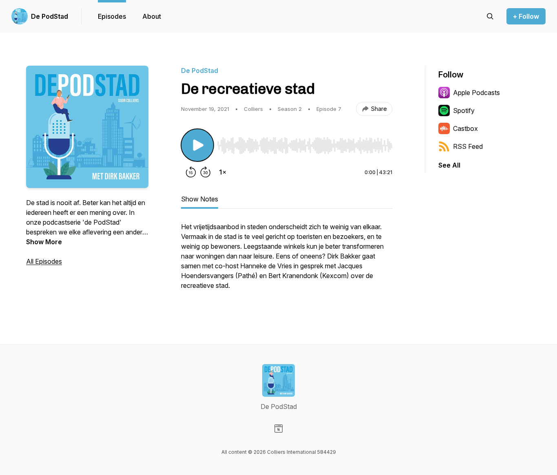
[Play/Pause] (197, 145)
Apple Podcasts (476, 92)
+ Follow (526, 16)
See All (449, 165)
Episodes (112, 16)
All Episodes (44, 261)
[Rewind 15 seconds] (191, 172)
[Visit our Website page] (278, 428)
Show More (44, 242)
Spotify (464, 110)
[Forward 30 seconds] (205, 172)
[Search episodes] (490, 16)
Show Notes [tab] (199, 199)
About (151, 16)
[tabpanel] (286, 260)
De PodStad (49, 16)
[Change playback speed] (222, 172)
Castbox (465, 128)
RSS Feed (468, 146)
